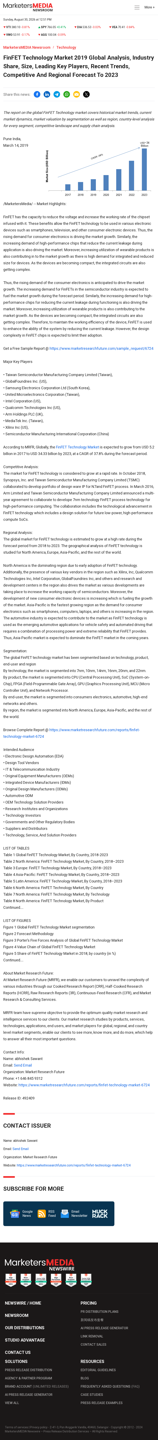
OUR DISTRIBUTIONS (24, 1327)
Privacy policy (39, 1427)
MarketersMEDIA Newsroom (26, 47)
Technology (66, 47)
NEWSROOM (16, 1315)
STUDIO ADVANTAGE (25, 1340)
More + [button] (149, 7)
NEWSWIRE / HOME (23, 1303)
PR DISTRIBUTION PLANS (99, 1312)
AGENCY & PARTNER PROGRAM (28, 1378)
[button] (136, 7)
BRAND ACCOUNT (37, 1386)
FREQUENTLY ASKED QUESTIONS (110, 1386)
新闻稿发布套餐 (92, 1320)
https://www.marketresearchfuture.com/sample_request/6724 (101, 348)
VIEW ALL (12, 1403)
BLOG (85, 1378)
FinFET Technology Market (78, 447)
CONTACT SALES (93, 1344)
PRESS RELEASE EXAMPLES (102, 1403)
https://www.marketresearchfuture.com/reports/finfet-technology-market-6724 (84, 1085)
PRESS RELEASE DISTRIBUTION (28, 1370)
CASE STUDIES (92, 1395)
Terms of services (16, 1427)
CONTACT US (18, 1352)
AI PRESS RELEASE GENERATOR (104, 1328)
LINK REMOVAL (92, 1336)
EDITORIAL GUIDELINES (98, 1370)
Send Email (23, 1065)
